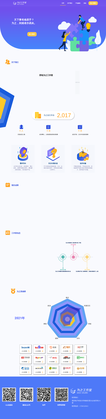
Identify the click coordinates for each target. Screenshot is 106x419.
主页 (63, 3)
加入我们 (93, 3)
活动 (85, 3)
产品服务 (78, 3)
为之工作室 (26, 3)
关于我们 (69, 3)
